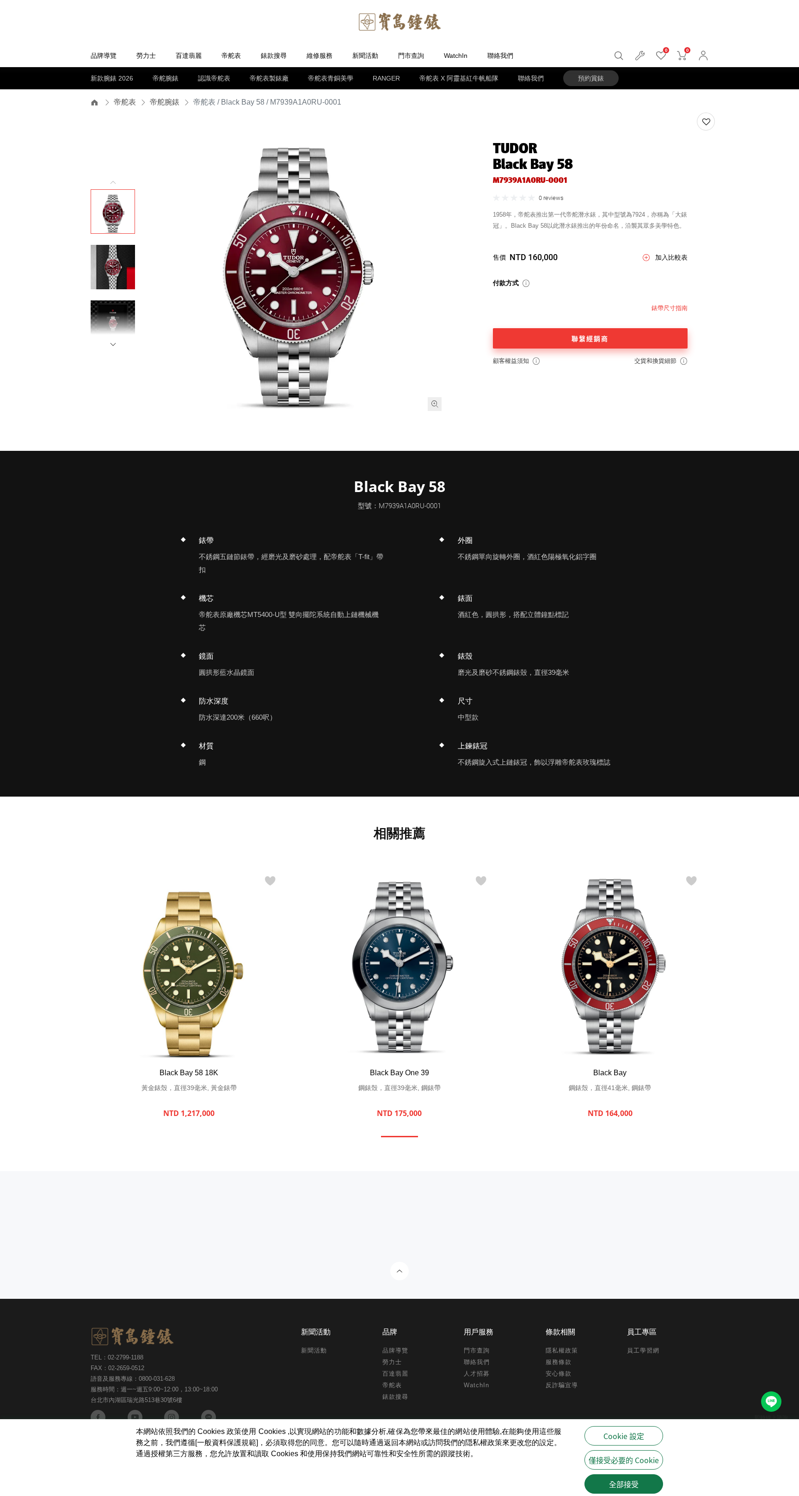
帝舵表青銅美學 (330, 78)
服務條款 (559, 1362)
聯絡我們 (531, 78)
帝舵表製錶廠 (269, 78)
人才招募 (477, 1373)
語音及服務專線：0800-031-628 (133, 1378)
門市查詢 (477, 1350)
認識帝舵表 (214, 78)
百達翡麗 (395, 1373)
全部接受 (624, 1484)
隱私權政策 (562, 1350)
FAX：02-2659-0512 (117, 1368)
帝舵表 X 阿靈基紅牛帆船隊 (458, 78)
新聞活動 (314, 1350)
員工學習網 (643, 1350)
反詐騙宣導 (562, 1385)
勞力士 (392, 1362)
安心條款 (559, 1373)
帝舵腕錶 (165, 78)
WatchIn (476, 1385)
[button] (113, 344)
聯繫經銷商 (590, 338)
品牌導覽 (395, 1350)
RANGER (386, 78)
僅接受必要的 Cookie (624, 1459)
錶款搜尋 (395, 1396)
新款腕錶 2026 (112, 78)
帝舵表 (125, 102)
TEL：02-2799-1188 (117, 1357)
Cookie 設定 (623, 1435)
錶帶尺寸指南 (669, 308)
